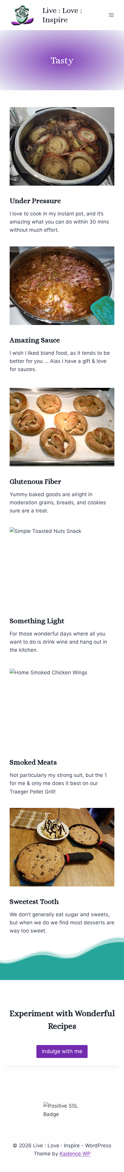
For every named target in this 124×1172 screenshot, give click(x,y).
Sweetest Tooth (34, 901)
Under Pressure (35, 200)
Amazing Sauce (35, 340)
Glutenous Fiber (35, 481)
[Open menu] (111, 15)
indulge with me (62, 1051)
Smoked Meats (33, 762)
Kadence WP (75, 1154)
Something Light (37, 621)
